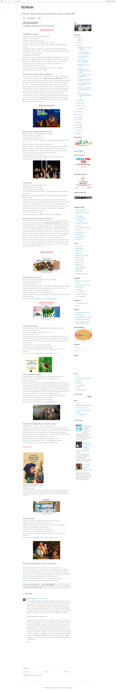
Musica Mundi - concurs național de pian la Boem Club (85, 95)
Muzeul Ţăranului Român (82, 319)
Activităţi (78, 383)
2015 (77, 120)
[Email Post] (43, 584)
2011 (77, 130)
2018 (77, 112)
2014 (77, 122)
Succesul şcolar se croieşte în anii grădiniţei (87, 427)
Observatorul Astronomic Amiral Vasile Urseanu (83, 322)
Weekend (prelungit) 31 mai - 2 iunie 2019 (84, 61)
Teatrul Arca (79, 289)
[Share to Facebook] (51, 585)
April (79, 100)
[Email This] (46, 585)
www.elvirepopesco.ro (31, 443)
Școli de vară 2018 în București (84, 405)
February (80, 106)
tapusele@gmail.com (51, 298)
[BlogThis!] (48, 585)
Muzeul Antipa (80, 315)
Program (40, 587)
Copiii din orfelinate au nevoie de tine (84, 57)
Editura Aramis (80, 251)
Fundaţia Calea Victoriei (82, 223)
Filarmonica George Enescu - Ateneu (83, 281)
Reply (28, 642)
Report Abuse (78, 151)
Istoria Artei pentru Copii (83, 312)
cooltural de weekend (32, 587)
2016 (77, 117)
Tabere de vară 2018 (81, 408)
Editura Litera (79, 265)
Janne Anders (30, 598)
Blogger (70, 688)
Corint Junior (79, 246)
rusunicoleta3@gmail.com (36, 298)
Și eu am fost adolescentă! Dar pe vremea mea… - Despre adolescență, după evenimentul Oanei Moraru (84, 447)
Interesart (78, 225)
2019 (77, 37)
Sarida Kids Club (80, 237)
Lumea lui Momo (80, 232)
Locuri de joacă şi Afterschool (83, 378)
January (80, 108)
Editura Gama (79, 258)
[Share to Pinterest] (52, 585)
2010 (77, 133)
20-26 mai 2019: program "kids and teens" (84, 75)
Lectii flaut (79, 230)
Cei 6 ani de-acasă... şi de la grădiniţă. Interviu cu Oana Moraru (87, 467)
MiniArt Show (79, 235)
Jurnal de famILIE (80, 390)
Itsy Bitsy (78, 305)
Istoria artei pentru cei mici (83, 228)
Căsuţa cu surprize (81, 218)
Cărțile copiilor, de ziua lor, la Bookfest (85, 48)
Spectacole (79, 381)
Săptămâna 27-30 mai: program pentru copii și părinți (84, 70)
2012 (77, 128)
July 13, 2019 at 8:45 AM (41, 598)
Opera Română (80, 287)
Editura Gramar (80, 262)
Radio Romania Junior (81, 303)
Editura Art (79, 253)
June (79, 42)
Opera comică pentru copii (83, 285)
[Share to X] (49, 585)
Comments (79, 350)
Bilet (24, 68)
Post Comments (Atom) (36, 675)
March (80, 103)
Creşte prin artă (80, 216)
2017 (77, 114)
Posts (77, 347)
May (79, 45)
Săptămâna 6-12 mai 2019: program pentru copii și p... (84, 89)
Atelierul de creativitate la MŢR (83, 213)
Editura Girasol (80, 260)
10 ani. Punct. (78, 420)
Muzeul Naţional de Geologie (83, 317)
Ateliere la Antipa (80, 210)
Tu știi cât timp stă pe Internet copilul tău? (84, 52)
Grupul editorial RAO (82, 274)
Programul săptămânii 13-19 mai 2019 (84, 84)
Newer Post (26, 672)
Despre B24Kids (31, 18)
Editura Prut (79, 269)
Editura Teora (79, 271)
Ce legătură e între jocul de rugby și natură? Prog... (85, 80)
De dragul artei (80, 221)
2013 (77, 125)
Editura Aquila (80, 248)
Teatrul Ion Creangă (81, 294)
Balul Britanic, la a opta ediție (84, 65)
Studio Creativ (79, 239)
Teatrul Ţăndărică (80, 296)
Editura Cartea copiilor (82, 255)
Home (24, 18)
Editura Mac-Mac (80, 267)
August (80, 40)
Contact (39, 18)
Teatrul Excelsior (80, 292)
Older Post (67, 672)
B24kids (27, 7)
